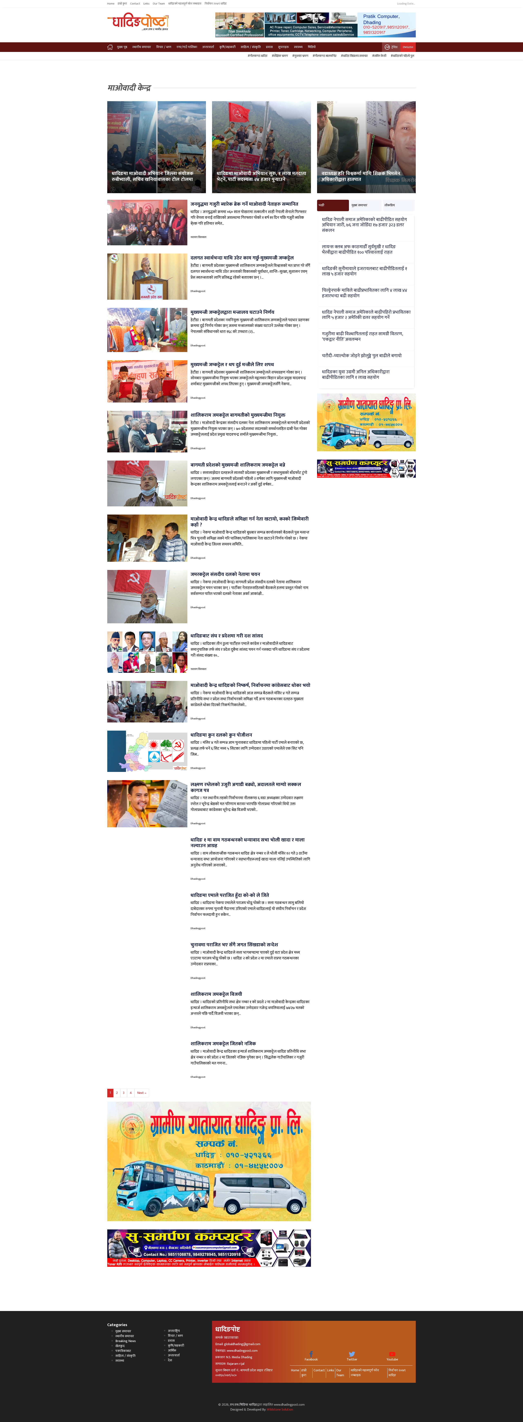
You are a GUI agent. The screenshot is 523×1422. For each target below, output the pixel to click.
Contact (135, 3)
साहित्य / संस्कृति (251, 47)
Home (110, 3)
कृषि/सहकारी (227, 47)
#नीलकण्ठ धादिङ (257, 56)
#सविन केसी (378, 56)
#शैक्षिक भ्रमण (279, 56)
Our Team (159, 3)
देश (170, 1360)
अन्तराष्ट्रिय (174, 1331)
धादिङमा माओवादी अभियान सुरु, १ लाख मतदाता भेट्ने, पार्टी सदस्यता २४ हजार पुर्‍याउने (261, 176)
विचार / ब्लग (163, 47)
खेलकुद (120, 1346)
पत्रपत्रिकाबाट (123, 1351)
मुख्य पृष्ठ (122, 47)
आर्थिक (172, 1350)
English (408, 47)
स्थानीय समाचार (141, 47)
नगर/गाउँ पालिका (187, 47)
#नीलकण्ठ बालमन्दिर (324, 56)
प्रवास (269, 47)
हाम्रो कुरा (122, 3)
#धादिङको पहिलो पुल (402, 56)
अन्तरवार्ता (208, 47)
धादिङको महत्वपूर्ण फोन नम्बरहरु (184, 3)
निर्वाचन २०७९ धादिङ (216, 3)
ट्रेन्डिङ (394, 47)
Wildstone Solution (280, 1409)
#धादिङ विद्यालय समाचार (354, 56)
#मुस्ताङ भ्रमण (299, 56)
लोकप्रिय (389, 205)
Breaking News (125, 1341)
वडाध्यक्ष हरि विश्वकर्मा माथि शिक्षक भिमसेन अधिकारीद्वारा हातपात (361, 176)
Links (146, 3)
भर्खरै (321, 205)
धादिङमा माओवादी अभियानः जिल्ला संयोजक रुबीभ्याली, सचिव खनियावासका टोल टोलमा (152, 176)
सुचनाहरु (283, 47)
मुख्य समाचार (359, 205)
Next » (141, 1093)
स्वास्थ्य (298, 47)
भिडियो (312, 47)
